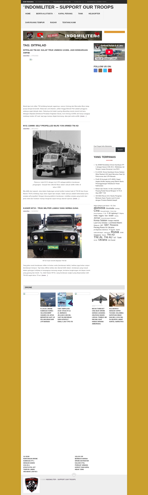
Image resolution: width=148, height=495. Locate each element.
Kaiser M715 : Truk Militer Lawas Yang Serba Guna (50, 208)
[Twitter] (105, 70)
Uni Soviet (111, 240)
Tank (80, 14)
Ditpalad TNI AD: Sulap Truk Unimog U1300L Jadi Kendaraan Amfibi (55, 51)
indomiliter (26, 56)
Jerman (97, 218)
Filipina (121, 213)
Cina (96, 211)
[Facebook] (95, 70)
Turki (119, 237)
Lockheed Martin (115, 223)
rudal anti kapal (98, 232)
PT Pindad (112, 229)
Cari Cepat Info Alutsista (103, 146)
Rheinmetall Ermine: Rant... (97, 2)
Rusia (115, 232)
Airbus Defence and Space (102, 205)
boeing (117, 208)
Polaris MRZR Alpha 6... (62, 2)
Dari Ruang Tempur (35, 22)
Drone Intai (113, 211)
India (96, 216)
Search (120, 150)
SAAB (121, 232)
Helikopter (94, 14)
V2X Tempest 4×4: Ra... (42, 2)
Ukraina (102, 240)
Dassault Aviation (104, 211)
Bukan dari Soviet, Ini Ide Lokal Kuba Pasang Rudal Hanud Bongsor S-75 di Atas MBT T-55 (109, 191)
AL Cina (113, 205)
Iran (106, 216)
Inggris (101, 216)
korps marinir (113, 220)
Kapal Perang (65, 14)
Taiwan (104, 235)
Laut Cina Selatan (101, 223)
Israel (111, 216)
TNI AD (111, 235)
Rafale (118, 229)
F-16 (104, 213)
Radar (53, 22)
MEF (106, 225)
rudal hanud (107, 232)
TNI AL (98, 237)
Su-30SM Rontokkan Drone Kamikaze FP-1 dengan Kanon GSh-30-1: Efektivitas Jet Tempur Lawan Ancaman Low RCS (110, 167)
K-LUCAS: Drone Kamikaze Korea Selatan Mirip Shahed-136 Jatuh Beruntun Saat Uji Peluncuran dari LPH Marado (110, 174)
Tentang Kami (69, 22)
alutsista (99, 208)
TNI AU (108, 237)
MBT (101, 225)
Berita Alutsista (44, 14)
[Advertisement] (110, 109)
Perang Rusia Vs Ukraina (104, 227)
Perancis (114, 225)
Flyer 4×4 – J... (79, 2)
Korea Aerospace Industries (108, 218)
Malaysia (96, 225)
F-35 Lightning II (112, 213)
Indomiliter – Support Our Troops (61, 479)
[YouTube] (110, 70)
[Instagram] (100, 70)
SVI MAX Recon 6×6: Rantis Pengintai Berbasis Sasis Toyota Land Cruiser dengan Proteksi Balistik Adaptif (109, 198)
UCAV (95, 240)
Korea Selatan (100, 220)
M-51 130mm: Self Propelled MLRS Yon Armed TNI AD (51, 126)
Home (28, 14)
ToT (114, 237)
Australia (110, 208)
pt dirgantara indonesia (101, 230)
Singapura (97, 235)
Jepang (116, 215)
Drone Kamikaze (98, 213)
